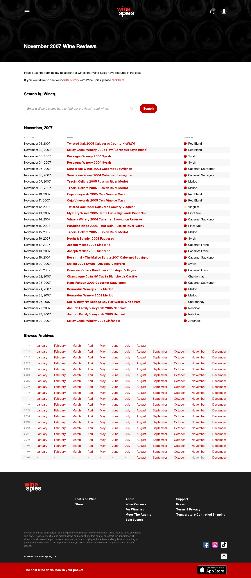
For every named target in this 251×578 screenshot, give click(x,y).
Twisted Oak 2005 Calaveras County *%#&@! (101, 143)
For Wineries (135, 509)
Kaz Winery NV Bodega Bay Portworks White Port (103, 302)
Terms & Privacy (188, 509)
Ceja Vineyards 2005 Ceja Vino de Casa (96, 194)
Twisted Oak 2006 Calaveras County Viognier (101, 207)
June (115, 345)
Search (148, 108)
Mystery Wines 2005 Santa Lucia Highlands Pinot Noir (107, 213)
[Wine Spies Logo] (33, 494)
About (130, 499)
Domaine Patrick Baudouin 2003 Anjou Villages (101, 270)
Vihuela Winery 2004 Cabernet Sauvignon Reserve (104, 219)
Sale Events (134, 520)
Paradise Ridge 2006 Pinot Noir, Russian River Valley (105, 226)
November (198, 351)
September (160, 351)
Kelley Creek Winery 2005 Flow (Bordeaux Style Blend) (107, 150)
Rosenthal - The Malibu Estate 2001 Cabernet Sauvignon (108, 257)
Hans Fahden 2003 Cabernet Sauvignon (96, 282)
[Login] (224, 11)
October (179, 351)
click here (118, 80)
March (76, 345)
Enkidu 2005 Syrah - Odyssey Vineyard (96, 264)
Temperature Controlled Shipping (200, 514)
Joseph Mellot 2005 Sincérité (88, 245)
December (219, 351)
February (60, 345)
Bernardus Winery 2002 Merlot (90, 289)
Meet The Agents (138, 514)
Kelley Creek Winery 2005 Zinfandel (93, 321)
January (42, 345)
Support (182, 499)
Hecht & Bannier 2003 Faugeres (90, 238)
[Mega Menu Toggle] (27, 11)
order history (70, 80)
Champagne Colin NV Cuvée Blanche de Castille (102, 276)
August (141, 345)
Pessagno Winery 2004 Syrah (89, 156)
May (103, 345)
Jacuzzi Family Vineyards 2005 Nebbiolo (96, 308)
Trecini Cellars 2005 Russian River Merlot (97, 181)
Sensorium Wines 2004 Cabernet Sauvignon (99, 169)
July (127, 345)
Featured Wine (85, 499)
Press (180, 504)
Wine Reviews (136, 504)
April (90, 345)
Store (79, 504)
